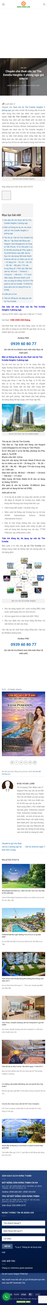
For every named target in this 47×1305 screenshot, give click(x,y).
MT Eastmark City (17, 1283)
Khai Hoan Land (33, 85)
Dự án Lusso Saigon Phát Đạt (15, 1274)
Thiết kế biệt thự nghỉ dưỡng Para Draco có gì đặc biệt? (21, 936)
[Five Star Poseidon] (23, 724)
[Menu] (3, 4)
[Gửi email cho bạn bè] (26, 763)
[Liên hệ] (6, 1297)
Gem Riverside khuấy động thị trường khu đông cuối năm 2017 (23, 980)
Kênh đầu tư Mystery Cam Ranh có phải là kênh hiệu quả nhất (22, 1147)
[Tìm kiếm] (44, 4)
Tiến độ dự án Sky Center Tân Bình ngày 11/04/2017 (22, 1066)
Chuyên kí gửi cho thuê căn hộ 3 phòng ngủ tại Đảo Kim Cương (12, 846)
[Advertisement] (23, 33)
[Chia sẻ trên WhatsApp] (12, 763)
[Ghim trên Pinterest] (30, 763)
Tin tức (24, 68)
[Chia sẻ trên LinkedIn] (35, 763)
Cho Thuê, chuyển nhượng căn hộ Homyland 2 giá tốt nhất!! (23, 1024)
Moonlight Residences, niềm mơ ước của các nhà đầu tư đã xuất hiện (23, 892)
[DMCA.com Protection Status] (23, 1302)
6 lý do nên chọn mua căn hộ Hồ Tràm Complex (20, 1104)
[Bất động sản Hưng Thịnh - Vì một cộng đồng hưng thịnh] (23, 4)
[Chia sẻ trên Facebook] (17, 763)
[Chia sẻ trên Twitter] (21, 763)
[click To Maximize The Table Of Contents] (6, 195)
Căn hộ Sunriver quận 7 (35, 847)
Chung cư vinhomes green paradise (17, 1268)
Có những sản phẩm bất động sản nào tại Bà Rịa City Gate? (22, 1085)
